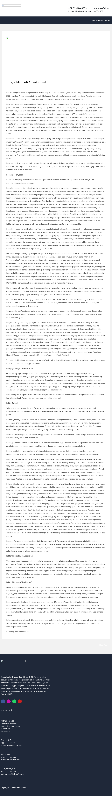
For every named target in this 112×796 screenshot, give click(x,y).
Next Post (104, 645)
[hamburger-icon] (80, 20)
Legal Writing (12, 86)
